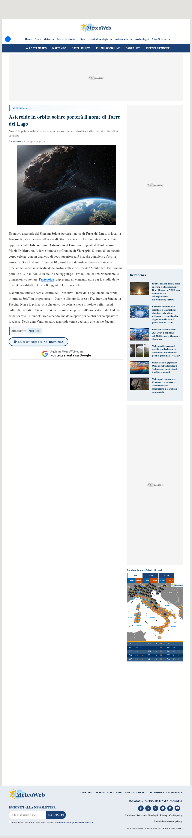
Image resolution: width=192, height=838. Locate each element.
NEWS (83, 792)
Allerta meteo (36, 48)
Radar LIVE (133, 48)
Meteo (47, 39)
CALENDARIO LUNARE (156, 801)
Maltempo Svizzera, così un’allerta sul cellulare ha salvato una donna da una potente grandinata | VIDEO (166, 350)
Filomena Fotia (18, 141)
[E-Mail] (177, 808)
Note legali (153, 815)
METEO (119, 792)
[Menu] (8, 39)
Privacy (163, 815)
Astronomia (121, 39)
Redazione (141, 815)
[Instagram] (148, 808)
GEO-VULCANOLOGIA (136, 792)
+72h (166, 575)
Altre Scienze (159, 39)
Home (28, 39)
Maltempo (59, 48)
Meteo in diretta (66, 39)
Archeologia (142, 39)
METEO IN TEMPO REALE (101, 792)
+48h (150, 575)
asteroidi (35, 330)
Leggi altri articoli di (40, 342)
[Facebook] (141, 808)
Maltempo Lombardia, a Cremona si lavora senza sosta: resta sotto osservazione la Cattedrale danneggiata (164, 386)
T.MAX (138, 580)
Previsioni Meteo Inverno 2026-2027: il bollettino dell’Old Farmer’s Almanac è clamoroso (166, 334)
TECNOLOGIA (136, 801)
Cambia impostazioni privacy (168, 821)
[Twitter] (155, 808)
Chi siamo (130, 815)
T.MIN (131, 580)
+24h (135, 575)
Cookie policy (175, 815)
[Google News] (170, 808)
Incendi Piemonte (158, 48)
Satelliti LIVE (81, 48)
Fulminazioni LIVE (108, 48)
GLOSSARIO (176, 801)
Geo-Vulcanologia (98, 39)
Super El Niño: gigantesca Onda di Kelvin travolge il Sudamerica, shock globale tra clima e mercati (165, 367)
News (37, 39)
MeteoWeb (138, 828)
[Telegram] (163, 808)
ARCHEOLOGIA (174, 792)
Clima (82, 39)
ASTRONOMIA (20, 108)
